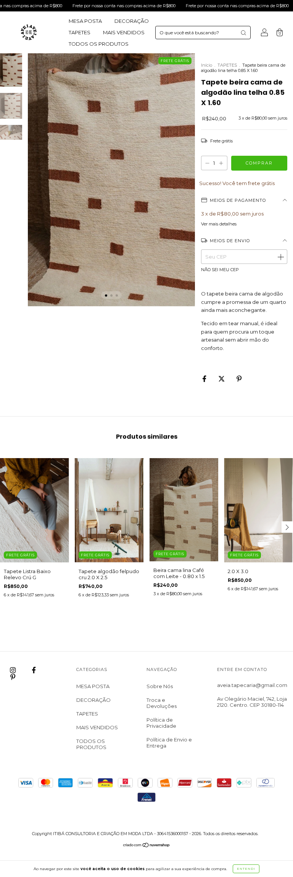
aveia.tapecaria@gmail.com (252, 685)
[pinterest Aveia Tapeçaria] (13, 677)
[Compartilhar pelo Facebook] (205, 378)
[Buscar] (243, 32)
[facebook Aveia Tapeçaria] (34, 670)
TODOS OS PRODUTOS (99, 44)
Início (206, 65)
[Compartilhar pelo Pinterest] (239, 378)
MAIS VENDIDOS (124, 32)
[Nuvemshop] (147, 846)
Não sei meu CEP (220, 269)
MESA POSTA (85, 21)
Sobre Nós (159, 686)
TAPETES (79, 32)
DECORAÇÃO (131, 21)
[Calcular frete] (280, 256)
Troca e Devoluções (161, 703)
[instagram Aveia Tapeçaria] (13, 670)
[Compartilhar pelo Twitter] (222, 378)
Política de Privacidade (161, 723)
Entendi (246, 869)
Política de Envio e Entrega (169, 742)
